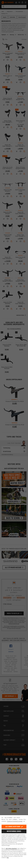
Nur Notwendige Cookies (14, 831)
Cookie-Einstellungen (15, 821)
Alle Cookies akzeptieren (12, 827)
